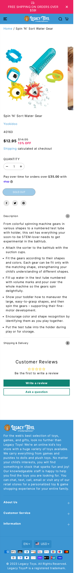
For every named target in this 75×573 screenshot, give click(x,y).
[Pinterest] (24, 203)
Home (7, 28)
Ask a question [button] (36, 392)
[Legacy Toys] (37, 19)
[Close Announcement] (67, 7)
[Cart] (66, 19)
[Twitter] (15, 203)
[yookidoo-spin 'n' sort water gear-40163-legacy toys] (33, 77)
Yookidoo (10, 124)
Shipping (10, 148)
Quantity (11, 159)
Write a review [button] (37, 383)
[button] (5, 19)
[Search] (60, 19)
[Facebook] (6, 203)
